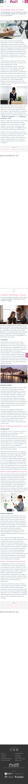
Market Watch (18, 757)
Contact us (3, 757)
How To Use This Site (20, 758)
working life (23, 149)
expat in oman (5, 149)
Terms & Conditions (5, 760)
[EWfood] (9, 776)
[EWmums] (9, 773)
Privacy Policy (18, 760)
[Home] (14, 1)
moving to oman (19, 605)
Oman (1, 6)
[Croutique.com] (19, 776)
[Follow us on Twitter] (14, 749)
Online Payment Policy (6, 758)
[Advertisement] (13, 221)
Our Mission (4, 755)
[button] (1, 1)
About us (3, 753)
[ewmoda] (19, 773)
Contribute (17, 755)
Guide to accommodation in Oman (17, 426)
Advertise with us (19, 753)
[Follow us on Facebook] (10, 749)
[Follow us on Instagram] (17, 749)
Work (6, 6)
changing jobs (14, 149)
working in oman (9, 605)
